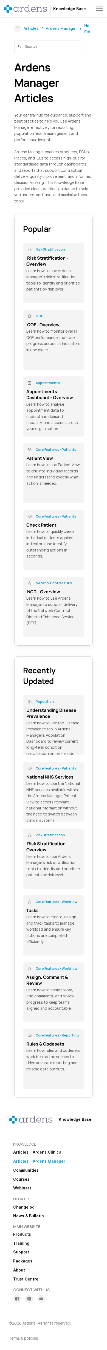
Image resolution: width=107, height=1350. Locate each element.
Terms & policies (23, 1338)
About (19, 1270)
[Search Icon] (48, 47)
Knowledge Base (69, 8)
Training (21, 1243)
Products (22, 1234)
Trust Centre (25, 1279)
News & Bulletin (28, 1215)
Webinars (22, 1188)
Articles (31, 28)
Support (21, 1252)
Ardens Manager (61, 28)
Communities (26, 1170)
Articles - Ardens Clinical (38, 1152)
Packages (22, 1261)
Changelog (24, 1207)
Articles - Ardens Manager (39, 1161)
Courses (21, 1179)
